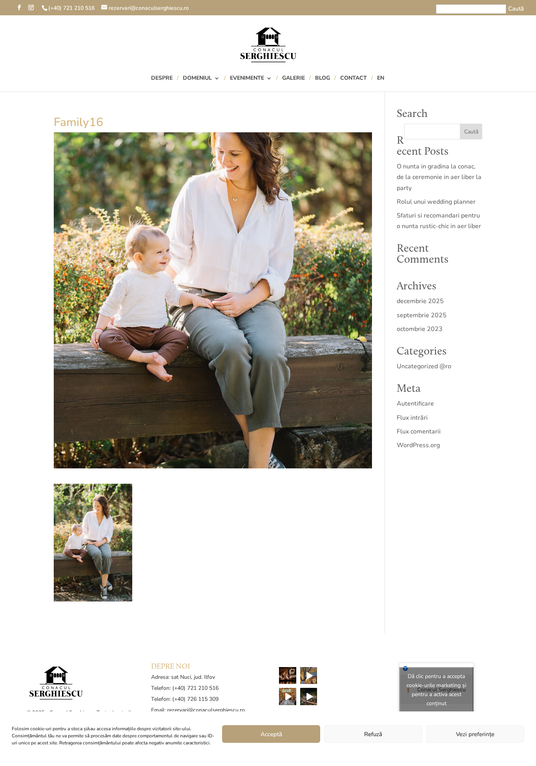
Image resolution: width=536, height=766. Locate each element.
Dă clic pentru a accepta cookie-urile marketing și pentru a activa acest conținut (436, 690)
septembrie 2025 (422, 315)
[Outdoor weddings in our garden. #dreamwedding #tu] (308, 696)
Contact (353, 78)
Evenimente (247, 78)
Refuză (373, 734)
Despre (162, 78)
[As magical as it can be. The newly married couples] (287, 675)
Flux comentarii (419, 431)
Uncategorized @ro (424, 366)
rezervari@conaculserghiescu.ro (206, 710)
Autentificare (415, 403)
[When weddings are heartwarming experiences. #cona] (287, 696)
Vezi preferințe (475, 734)
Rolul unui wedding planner (436, 201)
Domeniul (197, 78)
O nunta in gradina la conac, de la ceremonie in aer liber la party (439, 177)
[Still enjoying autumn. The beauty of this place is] (308, 675)
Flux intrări (412, 417)
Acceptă (271, 734)
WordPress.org (418, 445)
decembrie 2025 (420, 301)
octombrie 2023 (420, 329)
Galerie (293, 78)
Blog (322, 78)
